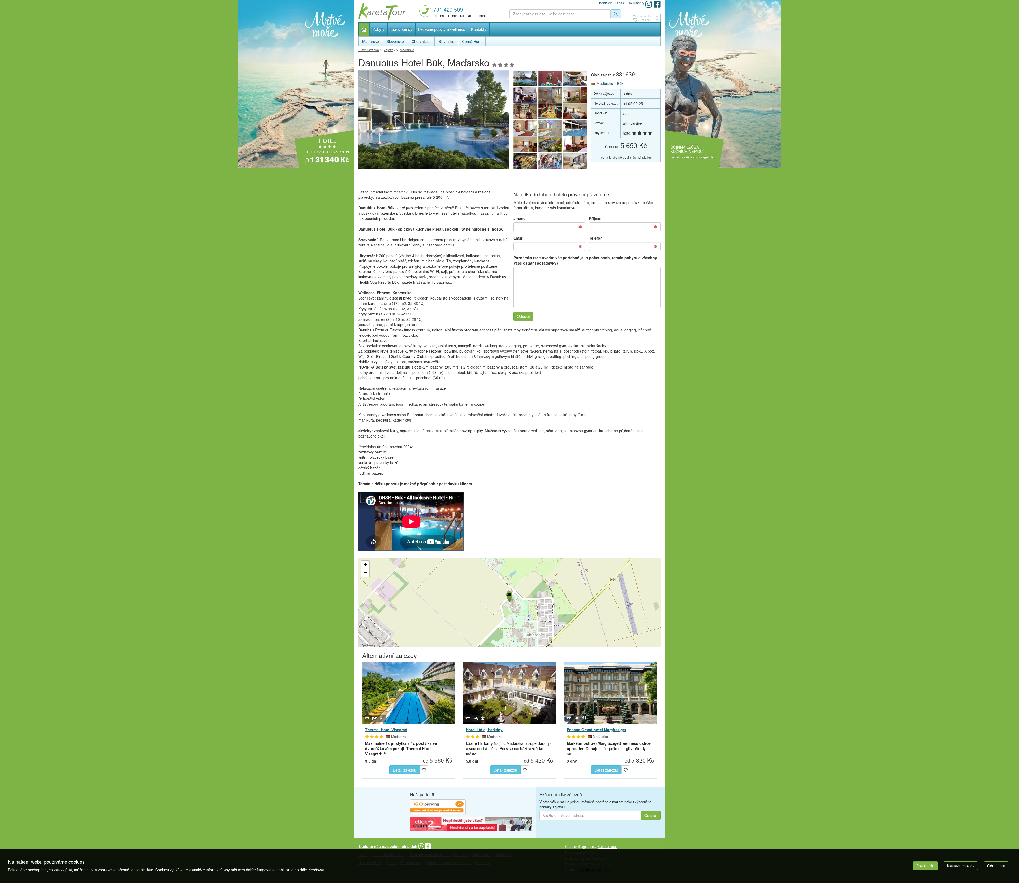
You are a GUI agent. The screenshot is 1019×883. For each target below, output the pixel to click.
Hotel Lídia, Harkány (484, 729)
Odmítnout (996, 865)
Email (518, 238)
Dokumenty (636, 3)
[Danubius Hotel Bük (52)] (550, 128)
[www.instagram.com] (648, 4)
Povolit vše (925, 865)
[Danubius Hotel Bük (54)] (575, 111)
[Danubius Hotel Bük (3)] (550, 161)
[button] (509, 596)
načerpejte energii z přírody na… (609, 748)
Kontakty (478, 29)
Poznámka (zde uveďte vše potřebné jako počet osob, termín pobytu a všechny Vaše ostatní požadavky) (585, 260)
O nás (619, 3)
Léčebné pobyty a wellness (441, 29)
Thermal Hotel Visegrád (386, 729)
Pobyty (378, 29)
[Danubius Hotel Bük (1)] (434, 121)
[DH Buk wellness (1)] (575, 161)
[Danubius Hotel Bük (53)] (525, 128)
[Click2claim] (471, 824)
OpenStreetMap (368, 645)
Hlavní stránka (364, 29)
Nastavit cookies (960, 865)
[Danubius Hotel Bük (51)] (575, 128)
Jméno (519, 218)
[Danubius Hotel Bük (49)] (575, 78)
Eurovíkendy (401, 29)
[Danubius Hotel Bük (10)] (525, 144)
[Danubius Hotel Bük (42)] (550, 111)
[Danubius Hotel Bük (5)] (575, 144)
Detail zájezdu (404, 770)
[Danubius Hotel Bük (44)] (575, 95)
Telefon (596, 238)
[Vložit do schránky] (424, 769)
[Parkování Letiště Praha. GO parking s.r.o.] (438, 807)
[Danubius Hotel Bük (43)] (525, 111)
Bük (620, 83)
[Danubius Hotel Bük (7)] (550, 144)
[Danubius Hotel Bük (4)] (525, 161)
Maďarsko (604, 83)
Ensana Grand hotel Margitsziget (596, 729)
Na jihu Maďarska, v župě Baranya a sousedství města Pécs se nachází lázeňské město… (509, 748)
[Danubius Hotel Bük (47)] (525, 95)
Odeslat (523, 316)
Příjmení (596, 218)
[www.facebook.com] (657, 4)
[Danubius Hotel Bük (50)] (550, 78)
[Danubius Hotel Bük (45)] (550, 95)
